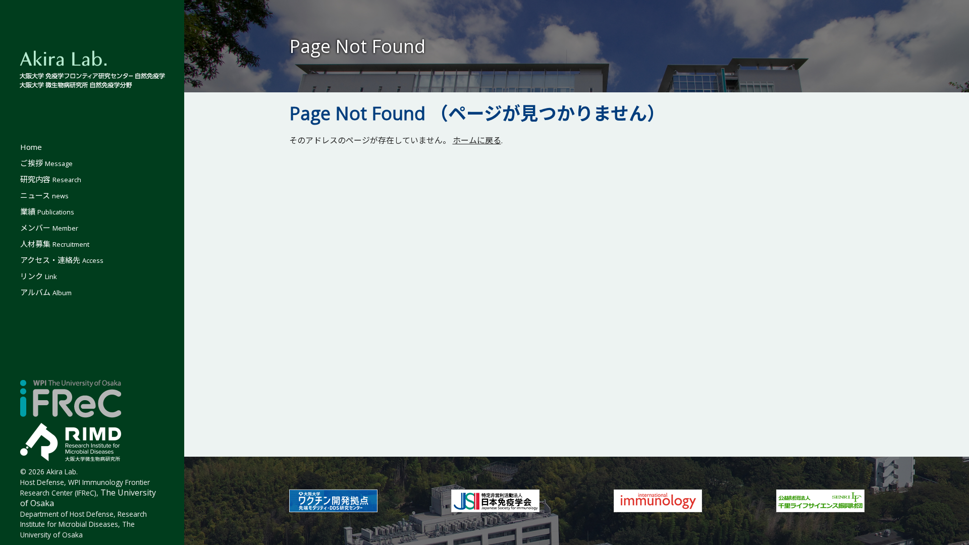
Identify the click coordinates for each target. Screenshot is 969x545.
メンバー (49, 228)
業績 (47, 211)
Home (31, 147)
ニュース (44, 195)
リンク (38, 276)
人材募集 (54, 244)
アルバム (46, 292)
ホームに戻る (477, 140)
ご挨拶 (46, 163)
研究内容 (50, 179)
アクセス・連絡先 (61, 260)
